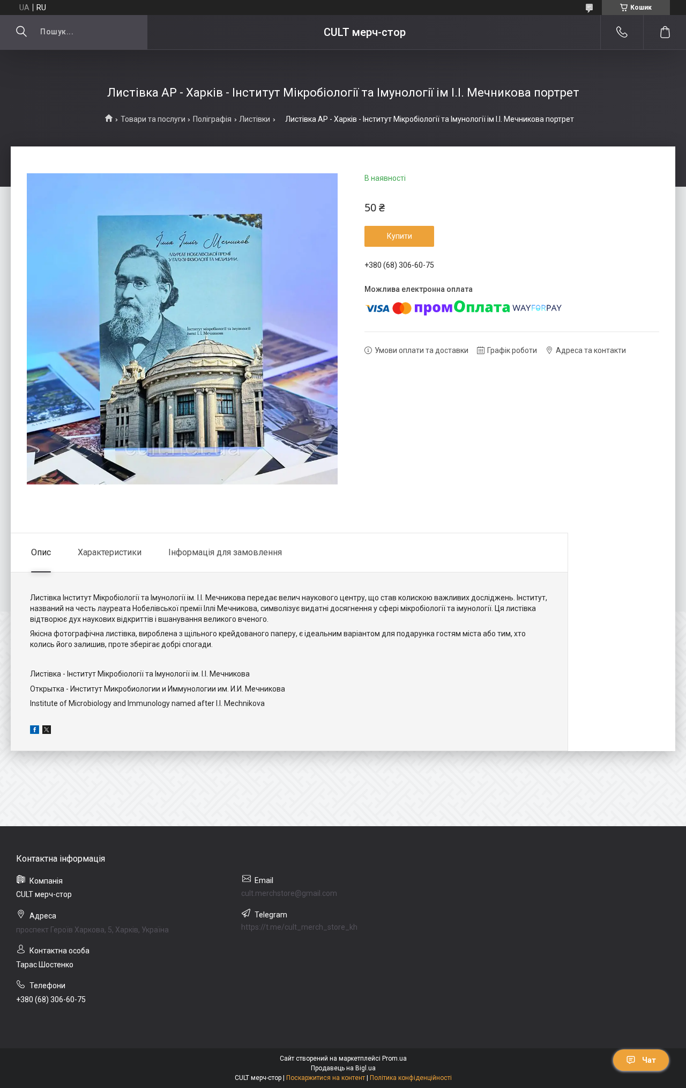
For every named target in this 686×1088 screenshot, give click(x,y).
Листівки (254, 119)
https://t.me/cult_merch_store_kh (299, 927)
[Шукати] (21, 32)
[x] (46, 731)
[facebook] (34, 731)
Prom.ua (394, 1058)
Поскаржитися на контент (325, 1078)
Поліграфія (212, 119)
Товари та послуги (153, 119)
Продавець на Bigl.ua (343, 1068)
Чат (649, 1060)
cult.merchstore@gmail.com (289, 893)
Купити (399, 236)
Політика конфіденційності (411, 1078)
